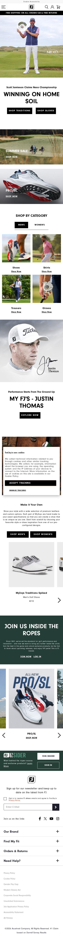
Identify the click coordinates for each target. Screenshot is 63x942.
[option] (31, 572)
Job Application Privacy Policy (16, 906)
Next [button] (57, 600)
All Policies (8, 918)
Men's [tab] (21, 225)
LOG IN (37, 656)
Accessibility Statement (13, 912)
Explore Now (30, 415)
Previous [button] (5, 600)
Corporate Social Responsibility (17, 895)
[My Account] (52, 7)
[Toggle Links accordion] (31, 831)
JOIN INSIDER (48, 756)
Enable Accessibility (31, 2)
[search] (47, 7)
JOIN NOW (25, 656)
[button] (3, 6)
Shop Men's (17, 534)
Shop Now (16, 271)
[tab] (58, 7)
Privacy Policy (14, 800)
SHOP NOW (12, 157)
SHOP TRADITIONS (19, 110)
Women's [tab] (40, 225)
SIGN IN (48, 765)
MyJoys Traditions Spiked (31, 592)
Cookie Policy (9, 878)
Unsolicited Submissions (14, 901)
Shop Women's (43, 534)
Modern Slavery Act (12, 890)
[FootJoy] (31, 7)
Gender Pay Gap (11, 884)
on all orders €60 (23, 13)
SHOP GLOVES (46, 110)
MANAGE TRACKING (17, 490)
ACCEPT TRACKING (20, 483)
